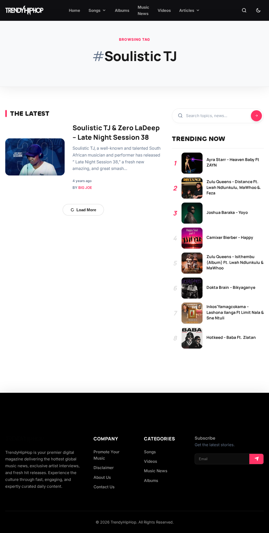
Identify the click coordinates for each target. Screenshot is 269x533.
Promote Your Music (107, 455)
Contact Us (104, 486)
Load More (86, 210)
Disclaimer (104, 467)
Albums (151, 480)
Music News (155, 470)
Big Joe (85, 187)
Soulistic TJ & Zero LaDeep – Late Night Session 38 (116, 132)
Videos (150, 461)
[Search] (244, 10)
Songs (150, 451)
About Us (102, 477)
